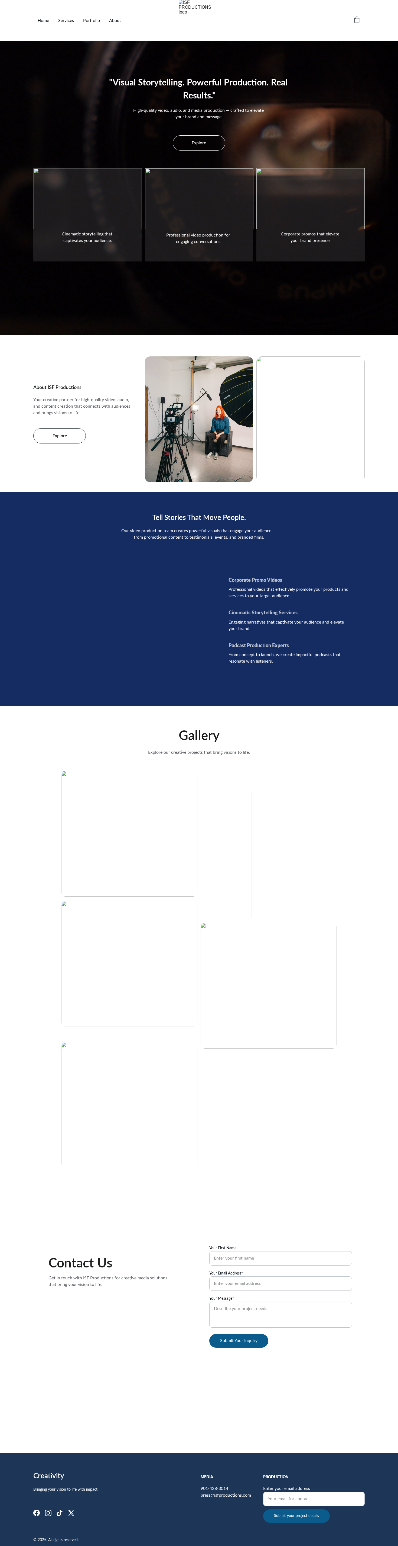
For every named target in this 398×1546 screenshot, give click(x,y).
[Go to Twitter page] (71, 1513)
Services (66, 20)
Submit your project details (296, 1516)
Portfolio (91, 20)
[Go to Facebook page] (36, 1513)
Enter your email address (286, 1488)
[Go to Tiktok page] (59, 1513)
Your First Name (222, 1248)
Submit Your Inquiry (238, 1341)
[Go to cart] (356, 20)
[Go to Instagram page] (48, 1513)
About (115, 20)
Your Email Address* (226, 1273)
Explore (199, 143)
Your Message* (221, 1299)
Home (43, 20)
